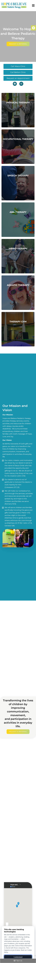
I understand (18, 957)
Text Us (19, 961)
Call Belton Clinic (18, 72)
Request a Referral (18, 44)
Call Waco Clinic (18, 66)
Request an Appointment (18, 78)
